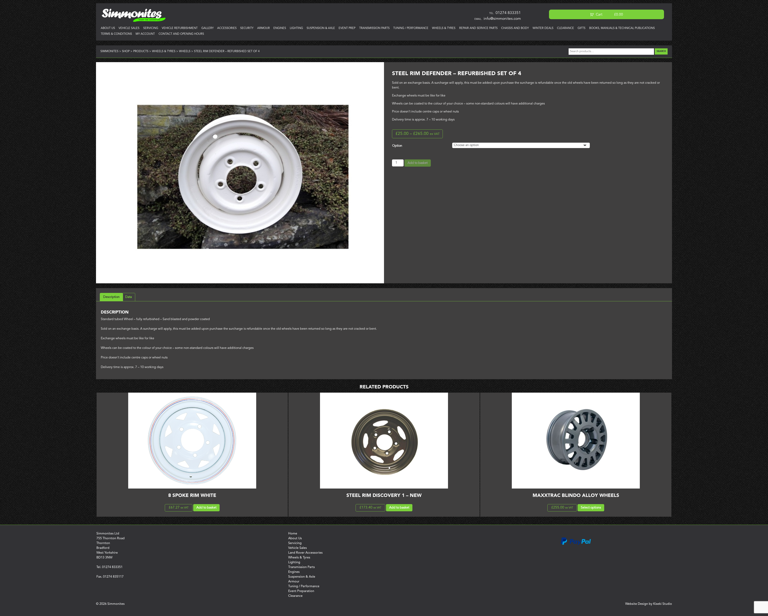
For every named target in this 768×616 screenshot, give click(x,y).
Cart (609, 14)
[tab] (111, 297)
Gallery (207, 28)
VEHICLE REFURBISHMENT (180, 28)
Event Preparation (301, 591)
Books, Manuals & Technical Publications (622, 28)
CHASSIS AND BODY (515, 28)
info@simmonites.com (502, 19)
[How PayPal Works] (576, 544)
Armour (263, 28)
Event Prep (347, 28)
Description (111, 297)
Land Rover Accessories (305, 552)
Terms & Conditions (116, 34)
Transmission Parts (374, 28)
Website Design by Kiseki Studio (648, 604)
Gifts (581, 28)
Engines (279, 28)
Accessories (227, 28)
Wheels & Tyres (443, 28)
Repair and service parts (478, 28)
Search (661, 51)
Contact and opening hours (181, 34)
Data (128, 297)
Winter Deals (543, 28)
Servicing (150, 28)
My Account (145, 34)
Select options (591, 507)
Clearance (565, 28)
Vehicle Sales (129, 28)
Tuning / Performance (410, 28)
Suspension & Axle (321, 28)
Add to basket (418, 163)
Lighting (296, 28)
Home (292, 533)
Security (246, 28)
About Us (108, 28)
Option (397, 145)
